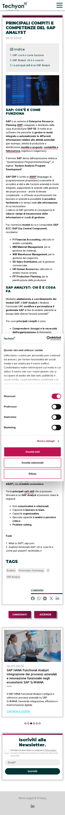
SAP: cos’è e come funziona (28, 55)
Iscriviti (32, 771)
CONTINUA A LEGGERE (18, 711)
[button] (25, 723)
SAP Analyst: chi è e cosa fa (28, 60)
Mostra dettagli (46, 441)
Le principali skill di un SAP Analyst (31, 65)
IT (48, 570)
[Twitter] (51, 599)
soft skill (29, 491)
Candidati (19, 614)
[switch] (56, 406)
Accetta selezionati (33, 462)
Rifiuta (32, 473)
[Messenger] (45, 599)
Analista (11, 570)
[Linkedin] (57, 599)
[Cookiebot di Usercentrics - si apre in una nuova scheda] (46, 338)
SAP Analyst (13, 577)
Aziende (45, 614)
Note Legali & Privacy (32, 798)
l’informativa (50, 750)
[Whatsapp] (39, 599)
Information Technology (31, 570)
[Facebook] (33, 599)
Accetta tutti (33, 451)
